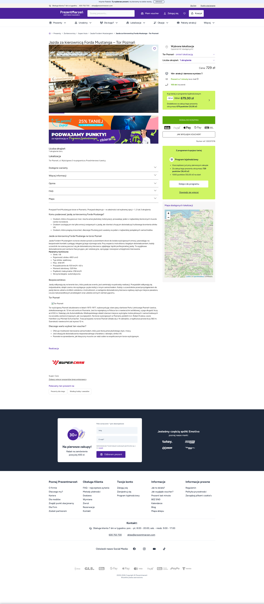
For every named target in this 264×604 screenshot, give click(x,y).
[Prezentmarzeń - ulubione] (184, 13)
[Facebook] (134, 549)
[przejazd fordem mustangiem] (103, 78)
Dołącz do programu (189, 184)
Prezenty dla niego (58, 391)
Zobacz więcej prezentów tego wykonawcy (67, 379)
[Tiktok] (164, 549)
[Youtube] (154, 549)
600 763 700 (115, 534)
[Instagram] (144, 549)
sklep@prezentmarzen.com (102, 6)
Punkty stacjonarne (208, 6)
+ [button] (168, 213)
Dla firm (193, 6)
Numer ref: (201, 141)
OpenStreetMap (198, 276)
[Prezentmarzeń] (71, 13)
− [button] (168, 217)
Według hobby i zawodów (79, 391)
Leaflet (188, 276)
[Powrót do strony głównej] (50, 33)
